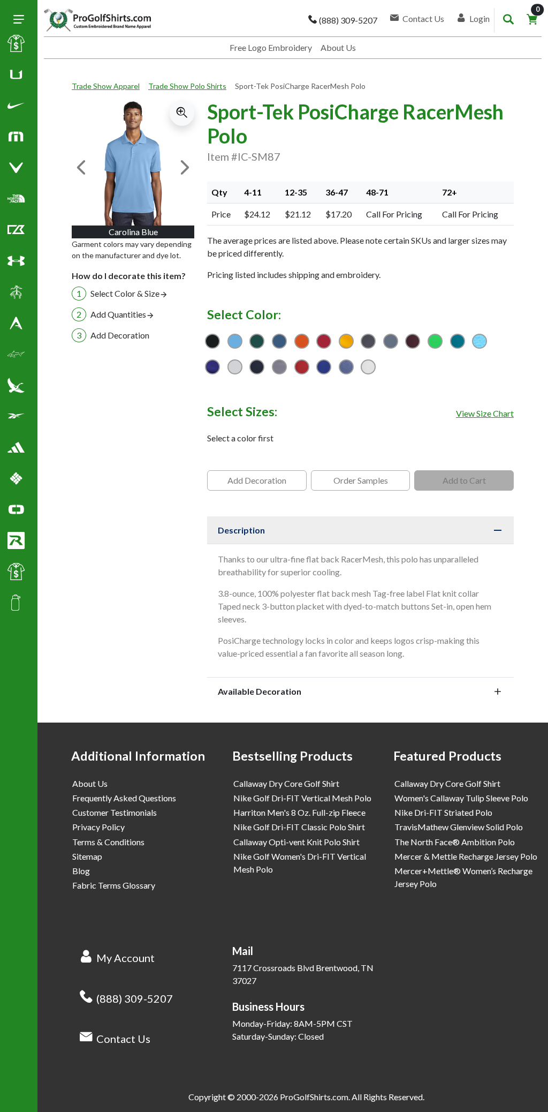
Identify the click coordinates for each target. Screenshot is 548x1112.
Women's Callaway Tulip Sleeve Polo (461, 798)
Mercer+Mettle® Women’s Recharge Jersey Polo (463, 877)
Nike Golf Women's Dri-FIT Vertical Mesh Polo (299, 862)
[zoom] (182, 113)
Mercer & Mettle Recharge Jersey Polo (465, 856)
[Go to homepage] (97, 20)
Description (241, 530)
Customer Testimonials (114, 812)
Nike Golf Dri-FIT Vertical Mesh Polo (302, 798)
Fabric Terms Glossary (113, 885)
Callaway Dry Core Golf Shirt (286, 783)
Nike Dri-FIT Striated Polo (443, 812)
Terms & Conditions (108, 842)
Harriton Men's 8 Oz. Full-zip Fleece (299, 812)
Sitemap (87, 856)
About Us (338, 47)
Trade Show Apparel (106, 86)
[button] (16, 107)
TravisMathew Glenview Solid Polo (458, 827)
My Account (125, 957)
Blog (81, 871)
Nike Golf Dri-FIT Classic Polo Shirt (299, 827)
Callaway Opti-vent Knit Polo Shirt (296, 842)
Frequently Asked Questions (124, 798)
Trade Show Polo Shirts (187, 86)
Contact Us (123, 1038)
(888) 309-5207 (134, 998)
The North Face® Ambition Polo (454, 842)
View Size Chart (485, 413)
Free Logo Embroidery (271, 47)
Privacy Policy (98, 827)
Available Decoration (259, 691)
